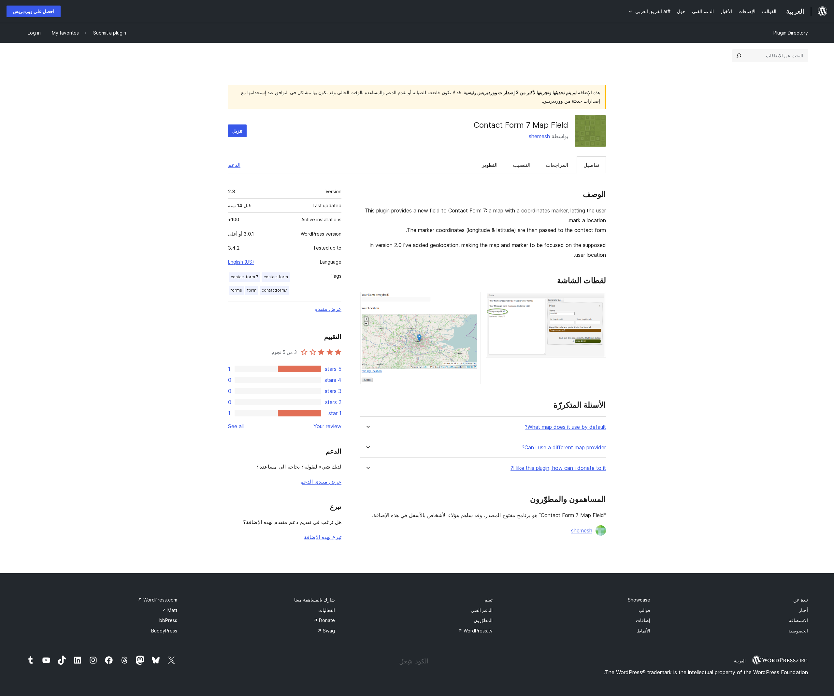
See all (236, 426)
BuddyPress (164, 630)
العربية (740, 660)
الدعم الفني (482, 610)
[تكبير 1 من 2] (597, 300)
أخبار (803, 610)
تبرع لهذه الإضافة (322, 537)
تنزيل (237, 131)
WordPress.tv (475, 630)
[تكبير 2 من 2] (471, 300)
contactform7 (274, 290)
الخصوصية (798, 630)
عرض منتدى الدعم (320, 481)
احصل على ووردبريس (33, 11)
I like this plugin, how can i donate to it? (558, 468)
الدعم (234, 165)
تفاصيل (591, 165)
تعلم (488, 599)
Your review (327, 426)
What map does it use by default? (565, 427)
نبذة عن (800, 599)
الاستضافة (798, 620)
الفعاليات (326, 610)
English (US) (241, 262)
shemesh (539, 136)
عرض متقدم (327, 309)
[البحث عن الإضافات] (738, 55)
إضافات (643, 620)
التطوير (489, 165)
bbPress (168, 620)
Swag (326, 630)
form (251, 290)
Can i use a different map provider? (564, 447)
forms (236, 290)
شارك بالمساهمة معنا (314, 599)
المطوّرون (483, 620)
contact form (276, 276)
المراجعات (557, 165)
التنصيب (521, 165)
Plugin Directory (790, 33)
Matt (169, 610)
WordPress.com (157, 599)
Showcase (639, 599)
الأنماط (643, 630)
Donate (324, 620)
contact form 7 (244, 276)
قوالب (644, 610)
